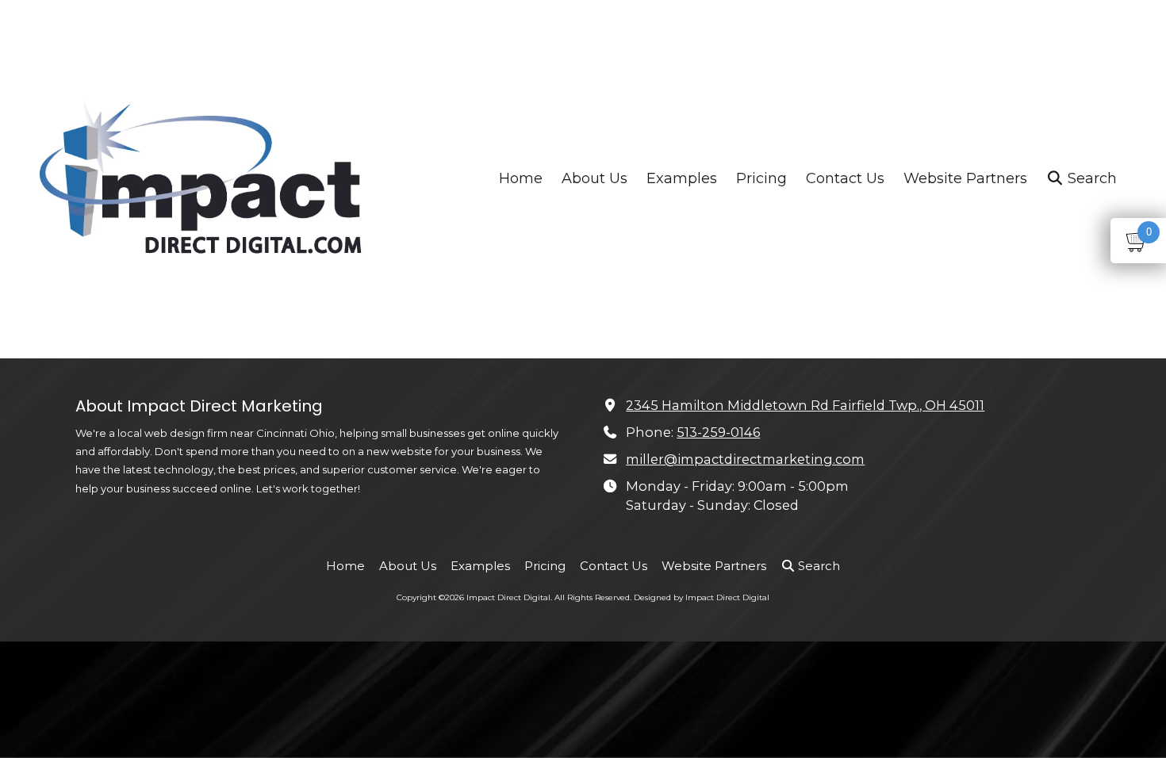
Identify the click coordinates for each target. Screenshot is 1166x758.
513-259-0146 (718, 432)
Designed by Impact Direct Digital (701, 597)
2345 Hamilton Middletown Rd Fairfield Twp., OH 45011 (805, 405)
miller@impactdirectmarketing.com (745, 459)
